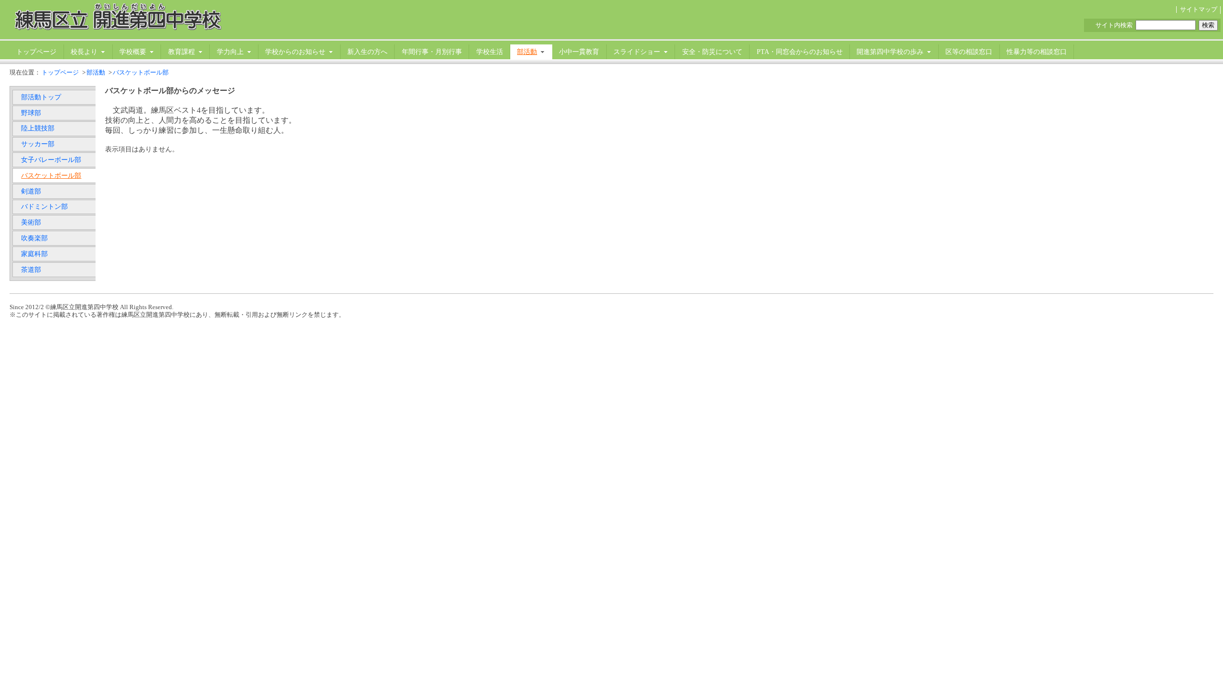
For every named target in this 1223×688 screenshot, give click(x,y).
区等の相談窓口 (968, 51)
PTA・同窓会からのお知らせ (800, 51)
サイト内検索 (1114, 25)
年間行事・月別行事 (432, 51)
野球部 (31, 113)
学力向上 (230, 51)
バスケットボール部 (141, 72)
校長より (84, 51)
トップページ (36, 51)
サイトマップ (1198, 9)
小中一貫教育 (579, 51)
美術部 (31, 222)
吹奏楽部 (34, 238)
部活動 (527, 51)
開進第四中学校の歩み (890, 51)
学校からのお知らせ (295, 51)
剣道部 (31, 191)
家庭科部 (34, 254)
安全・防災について (712, 51)
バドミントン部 (44, 206)
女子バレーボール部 (51, 159)
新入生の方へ (367, 51)
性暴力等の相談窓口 (1037, 51)
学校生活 (489, 51)
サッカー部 (37, 144)
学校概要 (132, 51)
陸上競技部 (37, 128)
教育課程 (181, 51)
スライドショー (636, 51)
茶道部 (31, 269)
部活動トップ (41, 97)
